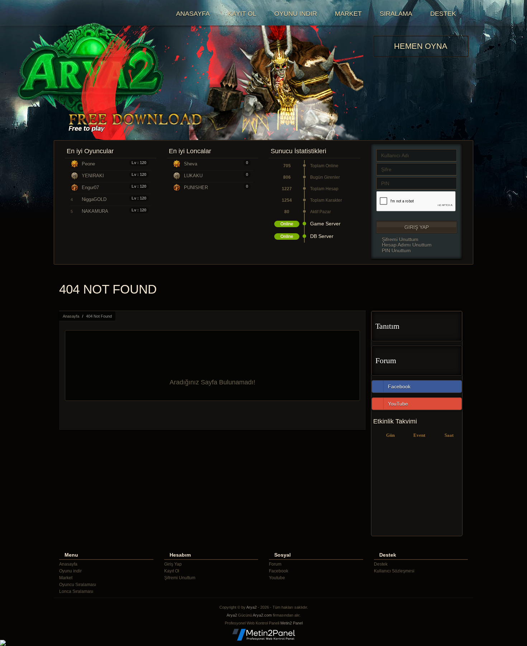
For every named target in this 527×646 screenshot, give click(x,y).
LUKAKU (193, 175)
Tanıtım (387, 326)
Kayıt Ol (242, 13)
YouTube (398, 404)
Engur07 (90, 187)
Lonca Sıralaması (76, 591)
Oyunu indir (295, 13)
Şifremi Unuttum (399, 239)
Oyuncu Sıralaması (77, 584)
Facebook (399, 386)
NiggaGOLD (94, 199)
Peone (88, 164)
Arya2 (251, 607)
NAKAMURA (95, 211)
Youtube (277, 577)
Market (348, 13)
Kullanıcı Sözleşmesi (394, 571)
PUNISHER (196, 187)
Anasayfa (193, 13)
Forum (385, 360)
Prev (68, 83)
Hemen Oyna (420, 46)
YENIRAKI (93, 175)
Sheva (190, 164)
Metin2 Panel (291, 623)
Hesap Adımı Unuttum (406, 245)
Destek (443, 13)
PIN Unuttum (395, 250)
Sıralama (396, 13)
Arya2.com (262, 615)
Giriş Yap (416, 227)
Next (354, 83)
